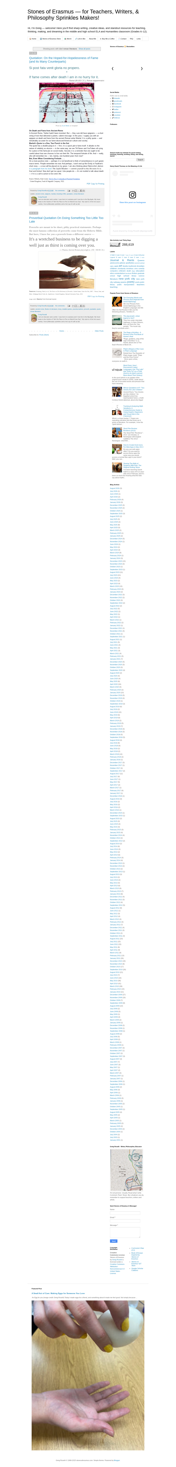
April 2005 (114, 1118)
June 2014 (114, 849)
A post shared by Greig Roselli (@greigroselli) (132, 231)
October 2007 (115, 1053)
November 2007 (116, 1051)
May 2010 (113, 981)
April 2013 (114, 886)
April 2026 (114, 497)
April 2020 (114, 684)
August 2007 (114, 1059)
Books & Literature (51, 309)
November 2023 (116, 564)
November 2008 (116, 1028)
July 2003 (113, 1137)
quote (99, 309)
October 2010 (115, 967)
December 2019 (116, 695)
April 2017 (114, 785)
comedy (141, 269)
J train (142, 257)
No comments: (60, 190)
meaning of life (61, 194)
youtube (117, 115)
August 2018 (114, 740)
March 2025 (114, 530)
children (113, 268)
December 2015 (116, 813)
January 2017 (115, 793)
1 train (112, 255)
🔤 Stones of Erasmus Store (50, 39)
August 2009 (114, 1006)
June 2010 (114, 978)
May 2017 (113, 782)
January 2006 (115, 1101)
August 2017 (114, 774)
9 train (131, 255)
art (120, 265)
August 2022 (114, 606)
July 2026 (113, 491)
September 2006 (116, 1084)
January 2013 (115, 894)
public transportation (125, 285)
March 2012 (114, 919)
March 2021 (114, 653)
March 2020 (114, 687)
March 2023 (114, 586)
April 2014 (114, 855)
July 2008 (113, 1037)
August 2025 (114, 516)
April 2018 (114, 751)
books (125, 266)
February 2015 (115, 830)
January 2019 (115, 726)
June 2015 (114, 824)
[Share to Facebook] (81, 190)
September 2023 (116, 570)
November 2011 (116, 930)
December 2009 (116, 995)
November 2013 (116, 866)
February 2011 (115, 956)
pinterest (117, 112)
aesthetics (130, 263)
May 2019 (113, 715)
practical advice (78, 309)
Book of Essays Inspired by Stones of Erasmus (137, 1256)
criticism (122, 271)
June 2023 (114, 578)
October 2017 (115, 768)
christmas (129, 269)
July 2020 (113, 676)
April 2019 (114, 718)
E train (136, 257)
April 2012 (114, 916)
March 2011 (114, 953)
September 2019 (116, 704)
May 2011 (113, 947)
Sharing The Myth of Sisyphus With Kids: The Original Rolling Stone (132, 465)
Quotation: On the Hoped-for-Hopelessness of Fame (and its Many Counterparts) (63, 59)
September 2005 (116, 1109)
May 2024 (113, 547)
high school (123, 276)
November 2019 (116, 698)
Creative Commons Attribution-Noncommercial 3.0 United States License (117, 1268)
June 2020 (114, 679)
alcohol (137, 263)
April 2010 (114, 984)
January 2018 (115, 760)
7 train (127, 255)
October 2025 (115, 511)
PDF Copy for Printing (95, 184)
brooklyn (140, 266)
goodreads (118, 101)
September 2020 (116, 670)
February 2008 (115, 1045)
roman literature (79, 194)
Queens (141, 260)
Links (139, 39)
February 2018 (115, 757)
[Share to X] (78, 190)
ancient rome (39, 194)
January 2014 (115, 860)
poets (137, 282)
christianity (122, 269)
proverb (86, 309)
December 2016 (116, 796)
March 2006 (114, 1095)
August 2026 (114, 488)
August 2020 (114, 673)
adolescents (114, 263)
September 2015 (116, 816)
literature (114, 279)
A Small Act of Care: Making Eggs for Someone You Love (58, 1293)
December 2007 (116, 1048)
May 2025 (113, 525)
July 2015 (113, 821)
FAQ (131, 39)
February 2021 (115, 656)
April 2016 (114, 807)
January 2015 (115, 833)
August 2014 (114, 844)
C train (124, 257)
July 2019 (113, 709)
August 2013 (114, 874)
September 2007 (116, 1056)
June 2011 (114, 944)
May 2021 (113, 648)
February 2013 (115, 891)
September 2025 (116, 514)
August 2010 (114, 972)
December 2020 (116, 662)
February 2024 (115, 556)
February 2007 (115, 1076)
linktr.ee (117, 118)
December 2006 (116, 1081)
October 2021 (115, 634)
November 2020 (116, 665)
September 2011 (116, 936)
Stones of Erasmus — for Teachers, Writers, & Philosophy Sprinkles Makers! (83, 15)
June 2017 (114, 779)
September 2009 (116, 1003)
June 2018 (114, 746)
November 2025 (116, 508)
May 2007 (113, 1067)
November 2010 (116, 964)
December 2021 (116, 628)
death (129, 271)
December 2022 (116, 595)
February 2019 (115, 723)
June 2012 (114, 911)
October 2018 (115, 735)
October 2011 (115, 933)
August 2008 (114, 1034)
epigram (47, 194)
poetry (131, 281)
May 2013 (113, 883)
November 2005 (116, 1104)
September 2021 (116, 637)
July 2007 (113, 1062)
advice (122, 263)
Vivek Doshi (45, 299)
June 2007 (114, 1065)
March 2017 (114, 788)
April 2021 (114, 651)
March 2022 (114, 620)
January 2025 (115, 536)
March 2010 (114, 986)
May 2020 (113, 681)
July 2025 (113, 519)
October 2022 (115, 600)
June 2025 (114, 522)
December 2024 (116, 539)
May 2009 (113, 1014)
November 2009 (116, 998)
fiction (134, 273)
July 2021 (113, 642)
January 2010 (115, 992)
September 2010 (116, 970)
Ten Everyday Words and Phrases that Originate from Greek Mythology (133, 300)
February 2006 (115, 1098)
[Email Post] (69, 190)
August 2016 (114, 799)
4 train (117, 255)
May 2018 (113, 749)
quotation (70, 194)
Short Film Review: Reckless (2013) (130, 429)
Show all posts (84, 49)
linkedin (117, 98)
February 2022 (115, 623)
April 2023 (114, 584)
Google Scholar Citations (137, 1269)
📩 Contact (122, 39)
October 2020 (115, 667)
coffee (136, 268)
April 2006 (114, 1093)
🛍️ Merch (68, 39)
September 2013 (116, 872)
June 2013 (114, 880)
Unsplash (53, 299)
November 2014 (116, 835)
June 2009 (114, 1012)
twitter (116, 109)
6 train (122, 255)
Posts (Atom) (44, 335)
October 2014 (115, 838)
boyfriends (132, 266)
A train (136, 255)
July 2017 (113, 777)
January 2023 (115, 592)
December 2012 (116, 897)
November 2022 (116, 598)
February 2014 (115, 858)
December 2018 (116, 729)
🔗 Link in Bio (80, 39)
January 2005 (115, 1126)
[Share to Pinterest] (83, 190)
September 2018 (116, 737)
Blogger (117, 1460)
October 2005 (115, 1107)
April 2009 (114, 1017)
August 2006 (114, 1087)
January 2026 (115, 502)
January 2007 (115, 1079)
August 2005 (114, 1112)
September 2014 (116, 841)
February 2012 (115, 922)
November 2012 (116, 900)
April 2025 (114, 528)
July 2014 (113, 846)
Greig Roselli (117, 1260)
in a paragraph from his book (40, 169)
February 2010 (115, 989)
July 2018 (113, 743)
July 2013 (113, 877)
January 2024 (115, 558)
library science (138, 276)
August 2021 (114, 639)
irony (59, 309)
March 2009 (114, 1020)
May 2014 (113, 852)
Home (61, 331)
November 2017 (116, 765)
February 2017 (115, 791)
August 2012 (114, 908)
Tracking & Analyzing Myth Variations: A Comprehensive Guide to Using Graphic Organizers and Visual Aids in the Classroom (133, 411)
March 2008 (114, 1042)
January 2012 (115, 925)
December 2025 (116, 505)
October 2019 (115, 701)
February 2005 (115, 1123)
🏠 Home (32, 39)
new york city (127, 278)
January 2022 (115, 625)
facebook (117, 104)
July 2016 (113, 802)
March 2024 (114, 553)
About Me (92, 39)
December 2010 (116, 961)
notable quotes (67, 309)
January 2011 (115, 958)
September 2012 (116, 905)
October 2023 (115, 567)
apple (116, 266)
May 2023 (113, 581)
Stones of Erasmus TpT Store (136, 1264)
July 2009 (113, 1009)
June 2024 (114, 544)
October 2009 (115, 1000)
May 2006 (113, 1090)
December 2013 (116, 863)
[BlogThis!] (76, 190)
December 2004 (116, 1129)
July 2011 (113, 942)
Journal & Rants (122, 260)
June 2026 (114, 494)
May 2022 (113, 614)
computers (114, 271)
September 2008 (116, 1031)
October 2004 (115, 1132)
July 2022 (113, 609)
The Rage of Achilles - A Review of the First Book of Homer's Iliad (133, 334)
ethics (112, 273)
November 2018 (116, 732)
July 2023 (113, 575)
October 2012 (115, 902)
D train (130, 257)
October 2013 (115, 869)
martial (53, 194)
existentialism (120, 273)
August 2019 (114, 707)
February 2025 (115, 533)
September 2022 (116, 603)
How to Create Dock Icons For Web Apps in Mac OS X (133, 446)
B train (118, 257)
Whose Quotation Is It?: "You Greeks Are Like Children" (133, 389)
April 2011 (114, 950)
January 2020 (115, 693)
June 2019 (114, 712)
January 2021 (115, 659)
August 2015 (114, 819)
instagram (117, 107)
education (140, 271)
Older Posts (99, 331)
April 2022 (114, 617)
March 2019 (114, 721)
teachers (140, 284)
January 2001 (115, 1140)
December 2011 (116, 928)
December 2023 (116, 561)
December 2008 (116, 1025)
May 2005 (113, 1115)
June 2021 (114, 645)
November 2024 (116, 542)
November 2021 (116, 631)
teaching (113, 287)
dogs (133, 271)
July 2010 (113, 975)
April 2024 (114, 550)
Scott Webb (65, 125)
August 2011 (114, 939)
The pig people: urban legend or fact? (131, 317)
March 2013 (114, 888)
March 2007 (114, 1073)
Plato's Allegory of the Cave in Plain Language (133, 350)
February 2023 (115, 589)
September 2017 (116, 771)
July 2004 (113, 1135)
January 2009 (115, 1023)
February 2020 (115, 690)
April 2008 (114, 1039)
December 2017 (116, 763)
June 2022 (114, 612)
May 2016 (113, 805)
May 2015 (113, 827)
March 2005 (114, 1121)
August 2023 (114, 572)
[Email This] (73, 190)
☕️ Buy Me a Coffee (107, 39)
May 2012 (113, 914)
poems (124, 282)
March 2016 (114, 810)
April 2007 (114, 1070)
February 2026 (115, 500)
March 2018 (114, 754)
